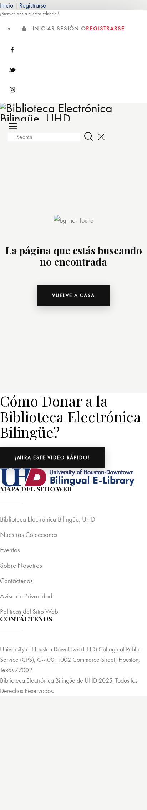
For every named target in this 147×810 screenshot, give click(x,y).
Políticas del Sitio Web (29, 611)
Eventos (10, 549)
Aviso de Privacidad (26, 596)
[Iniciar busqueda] (88, 136)
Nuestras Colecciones (28, 534)
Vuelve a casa (73, 295)
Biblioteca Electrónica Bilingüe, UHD (47, 519)
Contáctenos (16, 580)
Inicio (6, 5)
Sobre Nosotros (21, 565)
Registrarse (32, 5)
